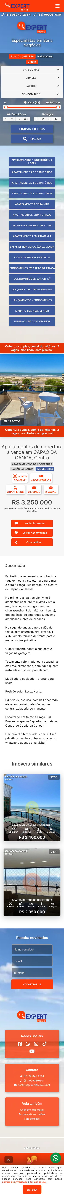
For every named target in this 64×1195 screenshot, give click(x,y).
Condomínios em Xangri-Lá (32, 278)
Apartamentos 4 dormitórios (32, 193)
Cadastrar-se (32, 984)
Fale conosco (32, 1118)
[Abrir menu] (57, 6)
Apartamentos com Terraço (32, 214)
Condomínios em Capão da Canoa (32, 268)
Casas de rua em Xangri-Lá (32, 257)
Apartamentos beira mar (32, 204)
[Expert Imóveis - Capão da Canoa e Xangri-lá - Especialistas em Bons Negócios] (32, 28)
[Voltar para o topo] (8, 1159)
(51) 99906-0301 (50, 14)
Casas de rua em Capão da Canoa (32, 246)
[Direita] (60, 389)
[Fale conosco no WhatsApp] (28, 1043)
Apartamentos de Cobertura (32, 225)
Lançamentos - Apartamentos (32, 289)
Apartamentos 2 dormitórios (32, 172)
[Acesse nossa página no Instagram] (36, 1043)
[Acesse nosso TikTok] (44, 1043)
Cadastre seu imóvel (32, 1109)
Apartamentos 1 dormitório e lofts (32, 161)
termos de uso (38, 1181)
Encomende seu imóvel (32, 1114)
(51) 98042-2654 (18, 14)
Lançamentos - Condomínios (32, 300)
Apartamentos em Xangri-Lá (32, 236)
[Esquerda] (3, 389)
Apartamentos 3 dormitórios (32, 182)
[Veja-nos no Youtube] (31, 1051)
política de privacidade (14, 1181)
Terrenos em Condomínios (32, 321)
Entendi (32, 1189)
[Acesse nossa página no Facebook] (20, 1043)
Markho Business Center (32, 310)
